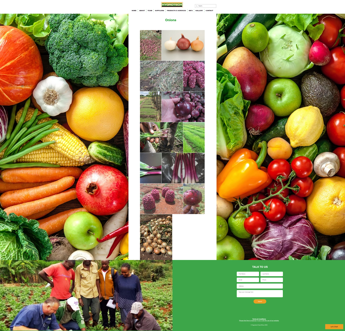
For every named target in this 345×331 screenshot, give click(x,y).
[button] (176, 10)
